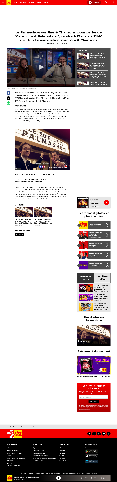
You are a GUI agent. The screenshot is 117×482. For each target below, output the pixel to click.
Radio (15, 2)
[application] (41, 67)
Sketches (23, 2)
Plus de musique (103, 478)
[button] (41, 67)
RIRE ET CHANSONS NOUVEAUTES (95, 203)
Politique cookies (55, 473)
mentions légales (93, 407)
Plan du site (23, 473)
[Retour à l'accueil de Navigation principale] (8, 2)
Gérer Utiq (81, 473)
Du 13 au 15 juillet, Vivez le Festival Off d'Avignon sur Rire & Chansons (101, 297)
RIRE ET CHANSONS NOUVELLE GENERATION (95, 234)
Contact (30, 473)
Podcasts (31, 2)
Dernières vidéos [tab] (102, 277)
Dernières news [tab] (85, 277)
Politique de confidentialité (69, 473)
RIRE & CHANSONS (95, 224)
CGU (47, 473)
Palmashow (83, 341)
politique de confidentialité (84, 409)
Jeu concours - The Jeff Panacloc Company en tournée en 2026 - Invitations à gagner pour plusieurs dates (101, 308)
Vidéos (46, 2)
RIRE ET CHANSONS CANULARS (95, 254)
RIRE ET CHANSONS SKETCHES (95, 244)
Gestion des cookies (91, 473)
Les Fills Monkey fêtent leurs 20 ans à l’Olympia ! (93, 376)
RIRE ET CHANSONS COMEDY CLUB (95, 264)
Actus (39, 2)
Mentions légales (39, 473)
